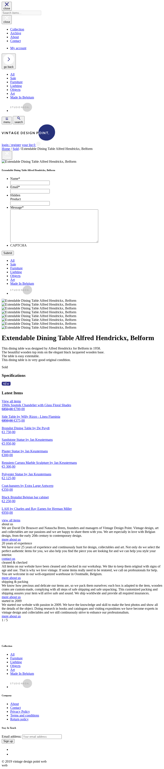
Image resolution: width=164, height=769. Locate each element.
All (12, 74)
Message (17, 207)
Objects (15, 89)
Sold (16, 149)
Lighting (16, 86)
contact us (8, 558)
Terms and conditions (24, 715)
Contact (15, 41)
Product (15, 199)
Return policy (19, 719)
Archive (15, 33)
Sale (13, 78)
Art (12, 93)
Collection (17, 29)
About (14, 37)
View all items (11, 401)
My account (18, 48)
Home (6, 149)
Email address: (12, 736)
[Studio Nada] (21, 110)
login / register (11, 145)
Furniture (16, 82)
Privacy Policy (20, 711)
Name (15, 178)
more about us (11, 539)
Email (15, 187)
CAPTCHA (18, 245)
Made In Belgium (22, 97)
